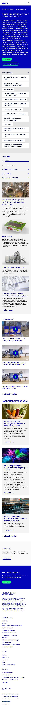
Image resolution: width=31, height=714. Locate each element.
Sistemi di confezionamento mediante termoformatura (13, 146)
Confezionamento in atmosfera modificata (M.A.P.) (15, 94)
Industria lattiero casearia (9, 632)
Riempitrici (7, 124)
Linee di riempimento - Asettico (15, 99)
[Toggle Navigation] (28, 2)
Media (3, 662)
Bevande (4, 623)
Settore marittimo (7, 647)
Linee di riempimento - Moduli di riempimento (15, 105)
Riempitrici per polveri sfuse (13, 140)
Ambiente (4, 621)
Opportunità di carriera (8, 664)
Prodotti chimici (6, 642)
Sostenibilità (5, 657)
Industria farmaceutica (8, 630)
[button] (15, 72)
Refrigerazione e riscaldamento (11, 644)
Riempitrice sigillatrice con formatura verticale (13, 119)
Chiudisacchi (8, 89)
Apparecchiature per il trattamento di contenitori (13, 84)
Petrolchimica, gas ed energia (10, 640)
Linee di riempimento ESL (13, 110)
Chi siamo (4, 655)
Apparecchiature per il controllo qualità (15, 78)
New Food (5, 637)
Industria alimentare (7, 628)
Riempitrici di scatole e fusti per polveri (15, 135)
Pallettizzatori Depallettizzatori (15, 114)
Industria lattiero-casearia (9, 635)
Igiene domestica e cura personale (12, 625)
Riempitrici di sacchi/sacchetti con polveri (14, 129)
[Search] (25, 3)
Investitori (5, 660)
